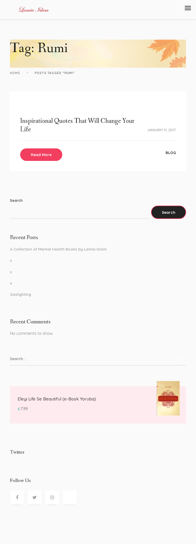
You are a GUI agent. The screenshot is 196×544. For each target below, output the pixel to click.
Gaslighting (20, 294)
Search (16, 200)
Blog (171, 152)
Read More (41, 154)
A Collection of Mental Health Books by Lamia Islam (58, 249)
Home (15, 73)
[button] (188, 8)
